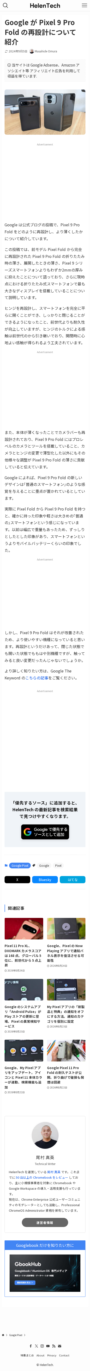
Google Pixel (20, 865)
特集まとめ (27, 1355)
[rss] (54, 1346)
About (40, 1355)
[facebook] (31, 1346)
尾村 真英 (53, 1172)
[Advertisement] (45, 182)
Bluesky (45, 879)
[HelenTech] (45, 5)
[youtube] (48, 1346)
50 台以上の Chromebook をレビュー (42, 1177)
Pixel (58, 865)
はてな (73, 879)
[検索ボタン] (5, 5)
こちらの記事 (36, 678)
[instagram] (42, 1346)
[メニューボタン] (84, 5)
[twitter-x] (36, 1346)
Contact (64, 1355)
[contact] (59, 1346)
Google (44, 865)
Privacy (51, 1355)
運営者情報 (44, 1222)
